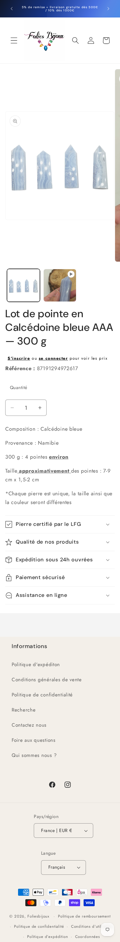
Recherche (24, 709)
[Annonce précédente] (11, 8)
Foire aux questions (34, 740)
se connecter (53, 358)
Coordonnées (87, 936)
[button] (14, 40)
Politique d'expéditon (36, 664)
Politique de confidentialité (42, 694)
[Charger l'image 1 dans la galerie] (23, 285)
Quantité (18, 387)
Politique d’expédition (47, 936)
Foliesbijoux (38, 916)
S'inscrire (19, 358)
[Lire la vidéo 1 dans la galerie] (59, 285)
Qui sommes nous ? (34, 755)
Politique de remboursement (84, 916)
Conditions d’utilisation (92, 926)
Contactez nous (29, 724)
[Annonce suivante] (108, 8)
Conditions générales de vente (47, 679)
